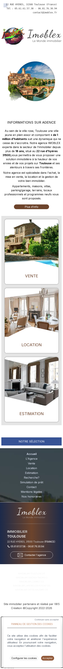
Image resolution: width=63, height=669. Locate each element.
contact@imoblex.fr (45, 12)
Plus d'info (31, 206)
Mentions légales (31, 491)
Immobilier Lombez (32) (31, 581)
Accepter (48, 658)
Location (31, 468)
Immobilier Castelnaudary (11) (31, 589)
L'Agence (31, 458)
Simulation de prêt (31, 482)
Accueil (32, 454)
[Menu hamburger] (5, 5)
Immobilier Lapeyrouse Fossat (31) (31, 585)
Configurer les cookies (24, 658)
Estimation (31, 473)
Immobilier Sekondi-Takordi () (31, 577)
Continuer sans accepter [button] (47, 619)
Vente (31, 463)
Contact (31, 487)
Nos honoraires (31, 496)
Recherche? (31, 477)
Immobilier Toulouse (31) (31, 573)
